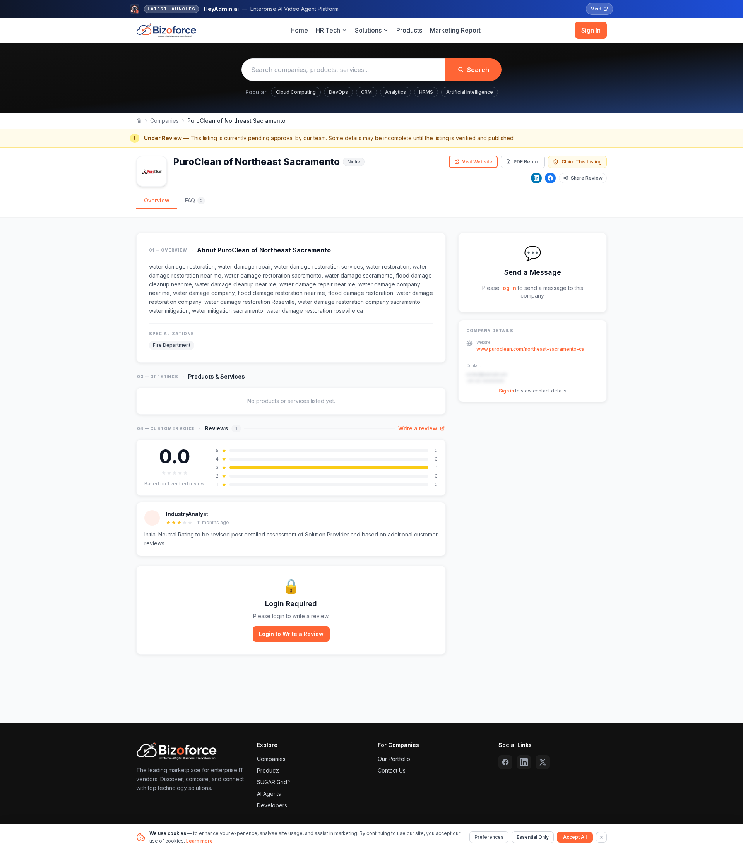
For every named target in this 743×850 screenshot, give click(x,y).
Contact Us (392, 770)
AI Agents (269, 793)
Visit (596, 9)
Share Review (587, 178)
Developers (272, 805)
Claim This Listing (582, 162)
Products (409, 30)
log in (508, 287)
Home (299, 30)
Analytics (395, 92)
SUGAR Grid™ (274, 782)
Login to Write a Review (291, 634)
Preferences (488, 837)
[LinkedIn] (536, 178)
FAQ (194, 200)
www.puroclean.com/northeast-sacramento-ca (530, 349)
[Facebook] (550, 178)
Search (478, 70)
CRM (366, 92)
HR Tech (328, 30)
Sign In (591, 30)
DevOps (338, 92)
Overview (156, 200)
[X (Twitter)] (543, 762)
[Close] (601, 837)
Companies (164, 120)
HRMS (426, 92)
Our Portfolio (394, 759)
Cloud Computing (296, 92)
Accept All (575, 837)
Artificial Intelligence (469, 92)
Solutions (368, 30)
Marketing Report (455, 30)
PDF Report (527, 162)
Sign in (506, 391)
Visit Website (477, 162)
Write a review (417, 428)
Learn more (199, 841)
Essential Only (533, 837)
